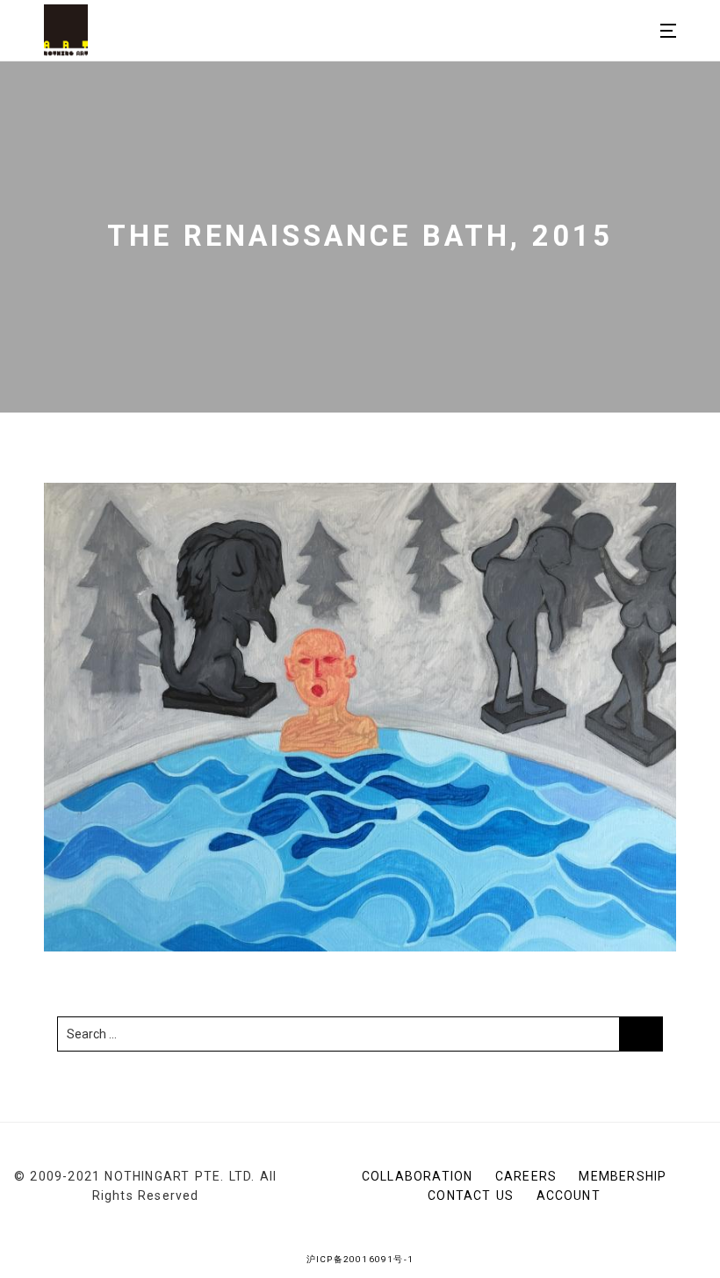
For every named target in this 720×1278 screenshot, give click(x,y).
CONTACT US (471, 1195)
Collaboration (417, 1176)
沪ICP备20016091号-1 (360, 1259)
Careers (526, 1176)
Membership (622, 1176)
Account (568, 1195)
